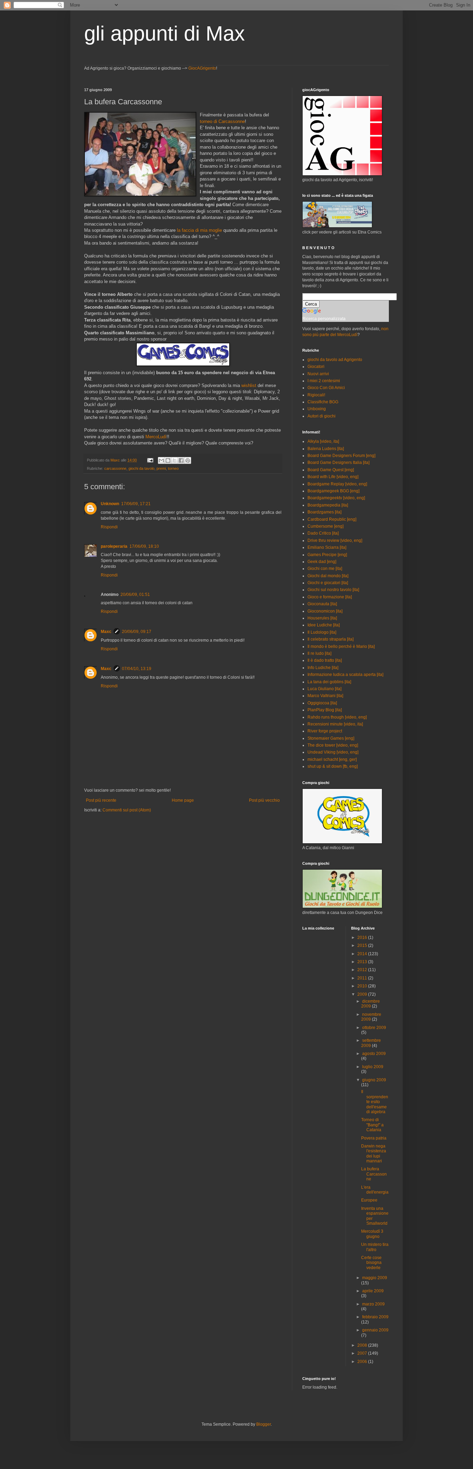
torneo (173, 468)
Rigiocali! (316, 395)
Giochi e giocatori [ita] (327, 582)
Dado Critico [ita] (323, 533)
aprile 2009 (373, 1290)
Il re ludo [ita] (319, 653)
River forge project (324, 731)
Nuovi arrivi (318, 373)
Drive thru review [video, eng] (334, 540)
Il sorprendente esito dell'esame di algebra (374, 1101)
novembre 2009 (371, 1017)
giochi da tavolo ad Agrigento (334, 359)
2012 (362, 969)
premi (161, 468)
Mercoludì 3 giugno (372, 1234)
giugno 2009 (374, 1079)
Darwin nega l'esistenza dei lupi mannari (373, 1153)
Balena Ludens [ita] (325, 448)
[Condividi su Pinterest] (187, 460)
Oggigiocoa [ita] (322, 703)
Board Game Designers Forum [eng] (341, 455)
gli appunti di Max (164, 33)
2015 (362, 945)
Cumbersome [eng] (325, 526)
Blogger (263, 1424)
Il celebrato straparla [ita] (330, 639)
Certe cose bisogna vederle (371, 1262)
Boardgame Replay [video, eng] (337, 484)
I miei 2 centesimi (323, 380)
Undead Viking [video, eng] (332, 752)
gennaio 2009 (375, 1330)
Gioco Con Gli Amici (326, 387)
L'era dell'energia (375, 1190)
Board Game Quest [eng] (330, 469)
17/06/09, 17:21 (136, 503)
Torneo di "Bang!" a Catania (372, 1124)
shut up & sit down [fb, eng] (332, 766)
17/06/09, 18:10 (144, 546)
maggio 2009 (374, 1277)
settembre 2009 (371, 1043)
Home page (183, 800)
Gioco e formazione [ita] (329, 597)
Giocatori (315, 366)
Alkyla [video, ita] (323, 441)
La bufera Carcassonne (374, 1174)
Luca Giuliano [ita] (324, 688)
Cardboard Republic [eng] (331, 519)
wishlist (248, 385)
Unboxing (316, 408)
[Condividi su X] (174, 460)
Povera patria (373, 1138)
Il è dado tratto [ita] (324, 660)
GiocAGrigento (202, 68)
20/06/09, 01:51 (135, 594)
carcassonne (115, 468)
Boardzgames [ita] (324, 512)
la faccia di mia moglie (199, 230)
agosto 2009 (374, 1053)
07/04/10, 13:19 (136, 668)
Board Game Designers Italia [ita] (338, 462)
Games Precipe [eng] (327, 554)
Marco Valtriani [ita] (325, 695)
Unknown (110, 503)
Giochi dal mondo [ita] (327, 575)
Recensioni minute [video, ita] (335, 724)
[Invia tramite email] (161, 460)
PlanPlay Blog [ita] (324, 709)
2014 (362, 953)
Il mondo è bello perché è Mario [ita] (341, 646)
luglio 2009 (372, 1066)
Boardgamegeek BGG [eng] (333, 491)
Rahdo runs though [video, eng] (337, 717)
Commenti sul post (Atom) (126, 810)
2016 (362, 937)
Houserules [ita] (322, 618)
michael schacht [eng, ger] (332, 759)
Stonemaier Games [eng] (330, 738)
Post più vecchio (264, 800)
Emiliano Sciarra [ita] (326, 547)
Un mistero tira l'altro (375, 1247)
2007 (362, 1353)
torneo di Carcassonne (222, 121)
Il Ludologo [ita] (321, 632)
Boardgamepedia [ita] (327, 505)
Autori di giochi (321, 416)
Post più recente (101, 800)
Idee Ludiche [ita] (323, 625)
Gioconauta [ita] (322, 603)
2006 (362, 1361)
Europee (369, 1200)
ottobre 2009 (374, 1027)
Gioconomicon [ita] (324, 611)
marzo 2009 (373, 1304)
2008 (362, 1345)
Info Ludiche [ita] (322, 667)
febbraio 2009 (375, 1316)
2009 (362, 994)
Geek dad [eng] (321, 561)
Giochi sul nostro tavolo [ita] (333, 589)
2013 (362, 961)
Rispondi (109, 527)
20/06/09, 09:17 (136, 631)
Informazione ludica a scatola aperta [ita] (345, 674)
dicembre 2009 (370, 1004)
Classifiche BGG (322, 401)
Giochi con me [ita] (324, 568)
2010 (362, 986)
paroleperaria (114, 546)
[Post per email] (149, 460)
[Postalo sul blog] (167, 460)
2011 (362, 978)
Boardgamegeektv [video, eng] (336, 497)
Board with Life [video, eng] (332, 476)
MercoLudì (156, 436)
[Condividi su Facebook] (181, 460)
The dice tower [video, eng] (332, 745)
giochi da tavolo (141, 468)
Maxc (106, 631)
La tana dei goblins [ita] (329, 681)
